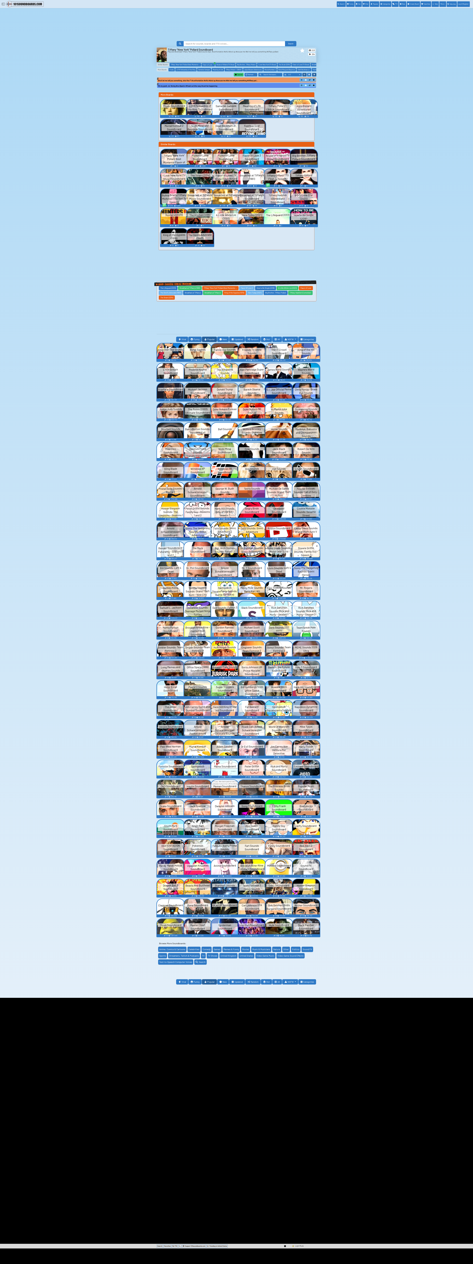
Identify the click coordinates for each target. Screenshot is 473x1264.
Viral (366, 4)
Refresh (252, 75)
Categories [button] (308, 339)
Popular (375, 4)
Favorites (427, 4)
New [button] (224, 339)
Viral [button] (184, 339)
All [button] (279, 339)
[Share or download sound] (302, 80)
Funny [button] (197, 339)
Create (414, 4)
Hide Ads (453, 4)
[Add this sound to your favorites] (314, 80)
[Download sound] (306, 80)
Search (342, 4)
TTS (396, 4)
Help (436, 4)
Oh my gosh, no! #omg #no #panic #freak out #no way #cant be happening (187, 86)
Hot (359, 4)
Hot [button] (268, 339)
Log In (463, 4)
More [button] (442, 4)
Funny (351, 4)
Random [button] (255, 339)
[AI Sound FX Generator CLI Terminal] (180, 1246)
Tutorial (239, 75)
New (403, 4)
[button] (302, 50)
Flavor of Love (209, 64)
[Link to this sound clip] (310, 80)
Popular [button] (211, 339)
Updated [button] (239, 339)
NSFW (291, 339)
